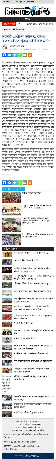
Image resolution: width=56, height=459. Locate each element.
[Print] (30, 55)
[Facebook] (4, 55)
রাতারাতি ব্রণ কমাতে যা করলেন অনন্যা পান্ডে (31, 253)
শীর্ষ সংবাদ (19, 29)
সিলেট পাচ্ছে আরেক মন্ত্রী (31, 193)
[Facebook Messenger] (9, 55)
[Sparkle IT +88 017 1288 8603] (33, 456)
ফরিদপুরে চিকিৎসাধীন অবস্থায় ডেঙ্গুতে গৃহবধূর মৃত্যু (33, 283)
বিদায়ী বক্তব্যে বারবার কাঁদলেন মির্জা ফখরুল (31, 353)
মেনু (29, 19)
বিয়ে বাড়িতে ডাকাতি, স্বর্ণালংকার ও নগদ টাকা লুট (33, 361)
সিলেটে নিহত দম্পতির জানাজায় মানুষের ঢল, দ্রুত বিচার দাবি (37, 235)
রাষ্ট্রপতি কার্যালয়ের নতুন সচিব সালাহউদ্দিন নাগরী (32, 291)
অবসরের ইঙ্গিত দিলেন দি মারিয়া (26, 260)
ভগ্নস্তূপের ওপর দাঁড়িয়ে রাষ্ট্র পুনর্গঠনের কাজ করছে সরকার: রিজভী (36, 206)
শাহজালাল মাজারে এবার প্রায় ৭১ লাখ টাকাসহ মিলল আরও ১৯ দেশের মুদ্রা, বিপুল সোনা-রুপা (36, 220)
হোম (8, 29)
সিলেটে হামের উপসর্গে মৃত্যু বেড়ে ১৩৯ (28, 412)
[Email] (25, 55)
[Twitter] (14, 55)
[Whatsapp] (19, 55)
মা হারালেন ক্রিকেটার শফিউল (25, 338)
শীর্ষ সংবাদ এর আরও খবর (13, 189)
